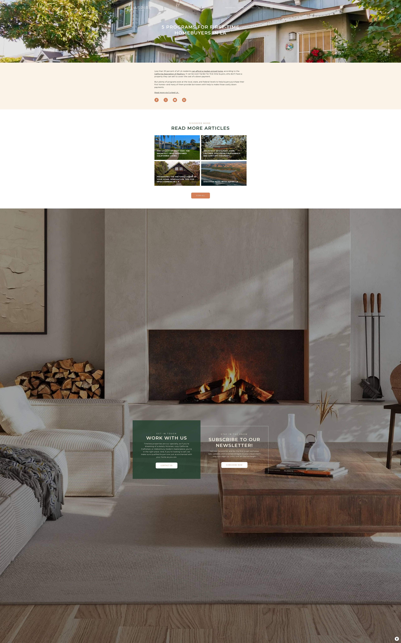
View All (200, 195)
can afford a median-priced (204, 71)
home (220, 71)
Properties (230, 8)
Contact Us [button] (167, 465)
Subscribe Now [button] (234, 465)
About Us (255, 8)
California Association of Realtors (169, 74)
